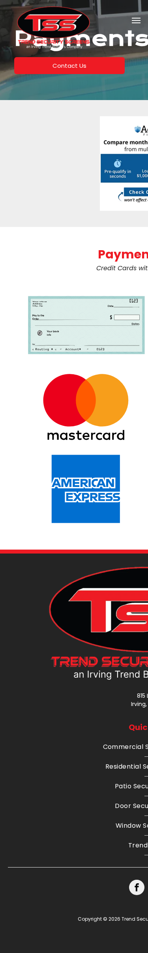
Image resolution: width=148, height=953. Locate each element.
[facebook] (136, 888)
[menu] (136, 20)
